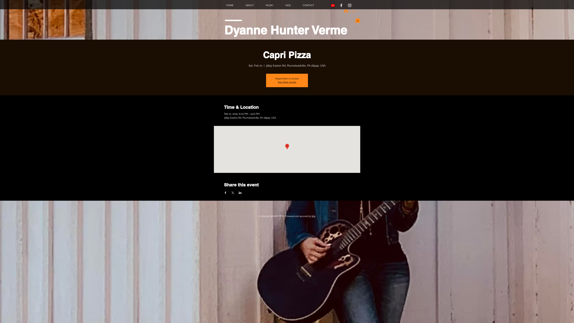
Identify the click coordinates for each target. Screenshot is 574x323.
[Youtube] (333, 5)
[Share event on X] (232, 193)
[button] (357, 20)
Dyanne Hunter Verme (286, 30)
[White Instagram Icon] (349, 5)
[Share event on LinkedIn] (240, 193)
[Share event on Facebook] (225, 193)
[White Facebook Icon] (341, 5)
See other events (287, 82)
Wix (314, 216)
